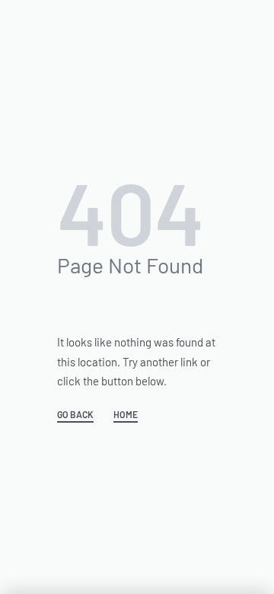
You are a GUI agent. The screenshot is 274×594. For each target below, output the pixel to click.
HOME (125, 415)
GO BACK (75, 415)
